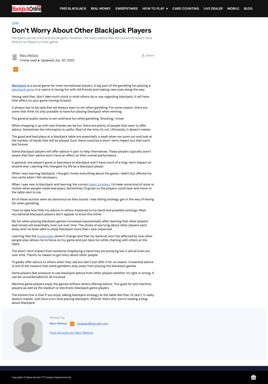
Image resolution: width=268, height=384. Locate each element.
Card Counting (185, 8)
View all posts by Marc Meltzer (71, 333)
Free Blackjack (73, 8)
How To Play (153, 8)
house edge (45, 236)
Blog (248, 8)
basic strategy (99, 184)
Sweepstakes (126, 8)
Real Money (101, 8)
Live (15, 23)
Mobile (233, 8)
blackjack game (23, 89)
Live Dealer (213, 8)
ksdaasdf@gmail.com (92, 323)
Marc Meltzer (29, 55)
